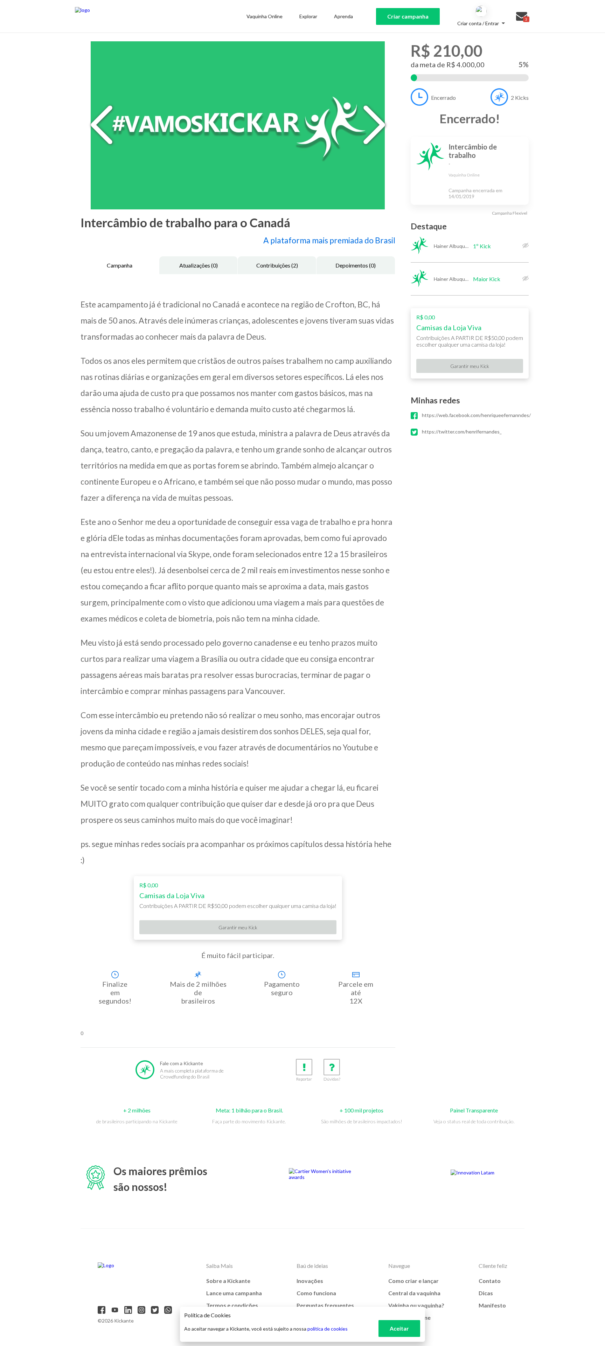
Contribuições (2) (277, 265)
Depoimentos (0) (355, 265)
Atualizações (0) (198, 265)
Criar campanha (408, 16)
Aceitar (399, 1328)
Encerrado (443, 97)
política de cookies (327, 1329)
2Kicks (520, 97)
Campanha (119, 265)
